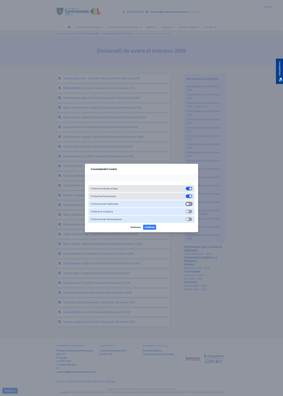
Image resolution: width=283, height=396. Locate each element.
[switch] (189, 204)
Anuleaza (135, 227)
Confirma (149, 227)
